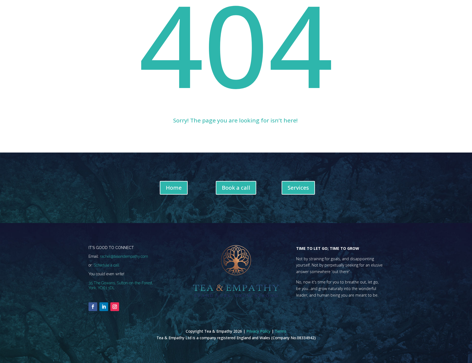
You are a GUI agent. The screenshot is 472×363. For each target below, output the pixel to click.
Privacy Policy (258, 331)
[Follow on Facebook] (92, 306)
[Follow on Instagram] (114, 306)
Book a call (236, 187)
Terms (280, 331)
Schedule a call (106, 265)
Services (298, 187)
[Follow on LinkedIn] (103, 306)
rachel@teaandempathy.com (124, 256)
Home (174, 187)
